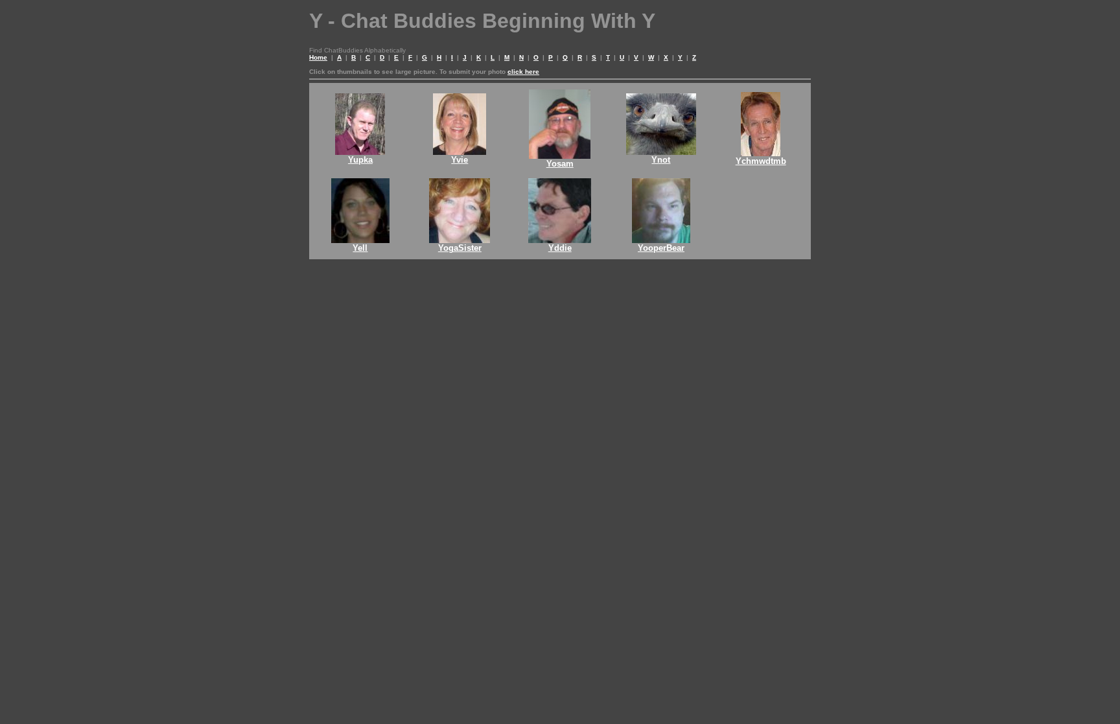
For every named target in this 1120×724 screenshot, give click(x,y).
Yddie (560, 248)
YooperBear (661, 248)
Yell (360, 248)
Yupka (360, 160)
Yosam (560, 164)
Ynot (660, 160)
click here (523, 71)
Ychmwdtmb (761, 161)
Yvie (459, 160)
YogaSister (460, 248)
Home (318, 57)
